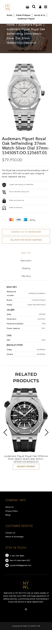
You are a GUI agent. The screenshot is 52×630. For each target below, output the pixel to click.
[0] (24, 7)
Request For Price (26, 467)
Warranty (26, 276)
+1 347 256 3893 (16, 556)
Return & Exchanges (14, 537)
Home (11, 24)
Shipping (26, 268)
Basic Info (26, 253)
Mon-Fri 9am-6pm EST (19, 560)
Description (26, 260)
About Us (9, 507)
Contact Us (10, 533)
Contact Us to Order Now (26, 232)
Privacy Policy (11, 511)
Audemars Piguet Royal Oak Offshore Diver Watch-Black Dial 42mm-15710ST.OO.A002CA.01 (26, 459)
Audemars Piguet (30, 24)
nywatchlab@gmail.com (20, 565)
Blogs (8, 515)
